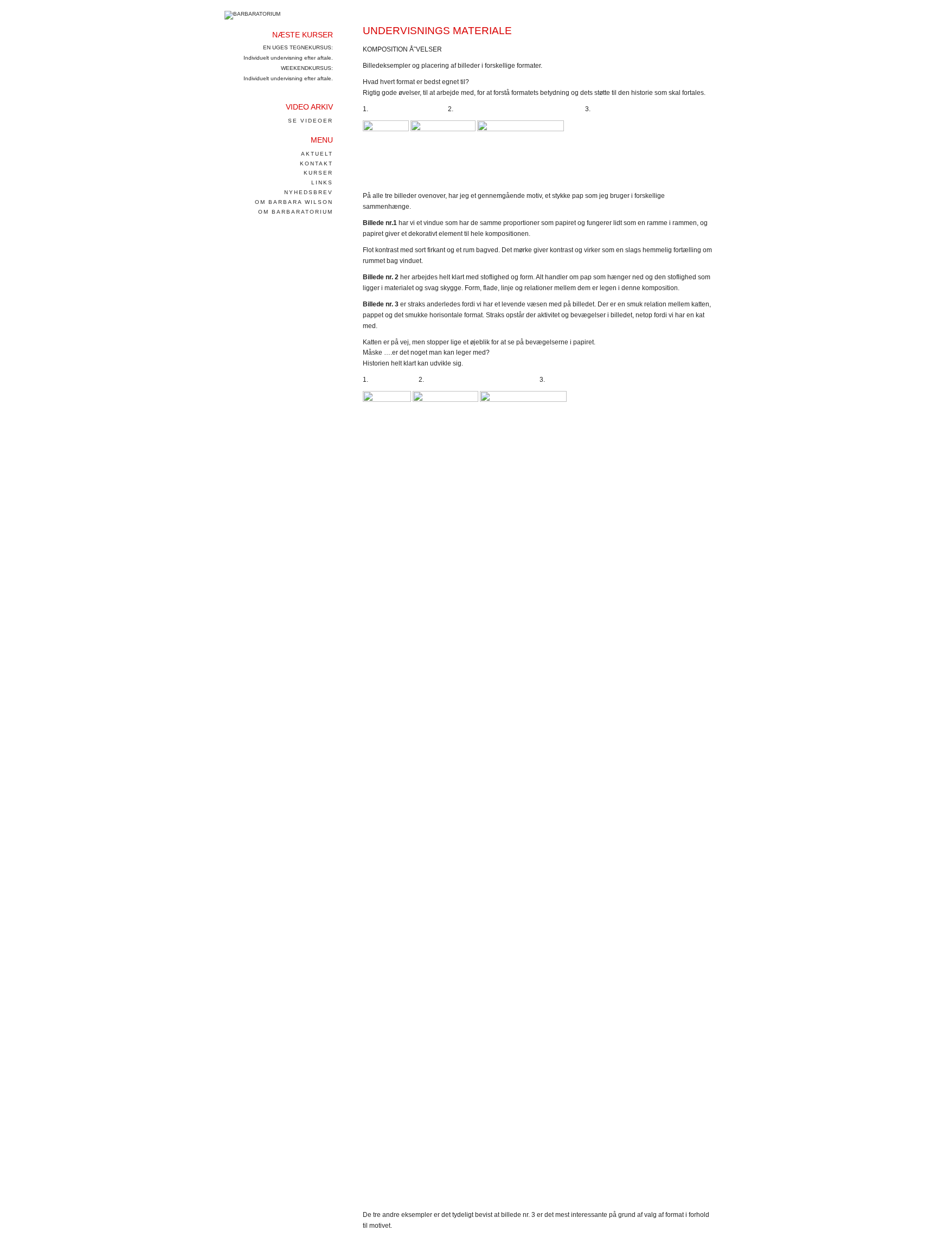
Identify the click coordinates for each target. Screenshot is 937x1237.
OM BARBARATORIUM (295, 212)
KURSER (318, 173)
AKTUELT (317, 154)
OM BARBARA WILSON (294, 202)
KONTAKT (316, 163)
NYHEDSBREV (308, 192)
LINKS (322, 182)
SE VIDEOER (310, 121)
